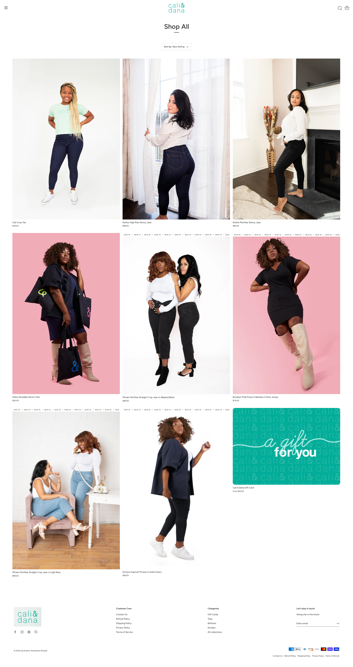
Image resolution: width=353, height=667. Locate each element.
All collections (215, 632)
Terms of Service (124, 632)
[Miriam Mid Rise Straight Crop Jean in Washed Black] (176, 313)
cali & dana (25, 651)
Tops (210, 619)
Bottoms (212, 623)
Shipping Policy (124, 623)
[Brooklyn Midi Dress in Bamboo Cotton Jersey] (286, 313)
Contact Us (121, 614)
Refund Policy (123, 619)
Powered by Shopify (38, 651)
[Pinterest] (29, 631)
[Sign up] (337, 623)
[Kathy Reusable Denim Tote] (66, 313)
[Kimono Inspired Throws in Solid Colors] (176, 488)
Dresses (211, 627)
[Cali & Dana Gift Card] (286, 446)
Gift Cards (213, 614)
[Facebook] (15, 631)
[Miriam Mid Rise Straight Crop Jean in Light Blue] (66, 488)
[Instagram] (22, 631)
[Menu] (6, 8)
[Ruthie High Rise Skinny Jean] (176, 139)
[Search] (340, 8)
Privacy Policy (123, 627)
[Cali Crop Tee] (66, 139)
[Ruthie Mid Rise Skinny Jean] (286, 139)
